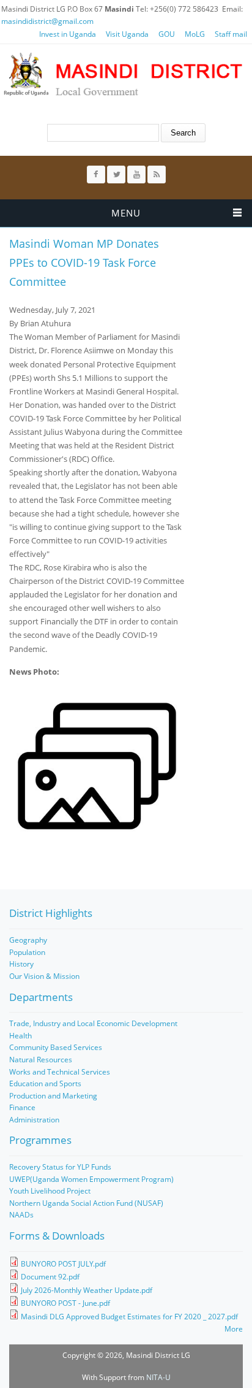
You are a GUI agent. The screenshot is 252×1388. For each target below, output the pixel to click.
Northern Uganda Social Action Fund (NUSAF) (86, 1203)
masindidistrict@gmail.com (47, 21)
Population (27, 952)
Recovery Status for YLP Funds (60, 1166)
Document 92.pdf (50, 1276)
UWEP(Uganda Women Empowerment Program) (91, 1179)
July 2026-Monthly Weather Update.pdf (86, 1290)
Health (20, 1035)
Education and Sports (45, 1083)
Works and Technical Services (59, 1071)
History (21, 963)
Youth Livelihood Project (50, 1190)
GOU (166, 34)
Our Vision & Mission (44, 976)
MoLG (195, 34)
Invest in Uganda (67, 34)
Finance (22, 1107)
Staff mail (231, 34)
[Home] (123, 74)
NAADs (21, 1214)
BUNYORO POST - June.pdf (65, 1303)
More (233, 1328)
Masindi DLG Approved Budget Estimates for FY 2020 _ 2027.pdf (129, 1316)
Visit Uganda (127, 34)
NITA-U (158, 1377)
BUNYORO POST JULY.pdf (63, 1263)
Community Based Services (55, 1047)
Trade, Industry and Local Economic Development (93, 1023)
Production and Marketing (53, 1095)
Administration (34, 1119)
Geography (28, 940)
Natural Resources (40, 1059)
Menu (126, 213)
